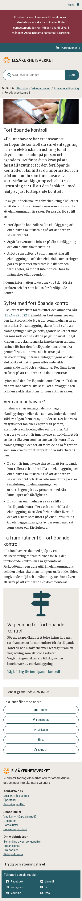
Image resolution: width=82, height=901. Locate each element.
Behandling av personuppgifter (22, 841)
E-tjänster (9, 821)
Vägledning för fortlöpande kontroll (33, 672)
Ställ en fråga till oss (16, 795)
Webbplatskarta (13, 854)
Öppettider (9, 800)
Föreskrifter (10, 825)
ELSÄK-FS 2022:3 (17, 315)
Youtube (16, 893)
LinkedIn (50, 881)
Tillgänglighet (11, 846)
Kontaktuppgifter (14, 804)
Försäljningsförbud (15, 829)
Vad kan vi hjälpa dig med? (19, 816)
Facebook (17, 881)
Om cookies (10, 850)
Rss (47, 893)
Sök (72, 75)
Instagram (17, 887)
